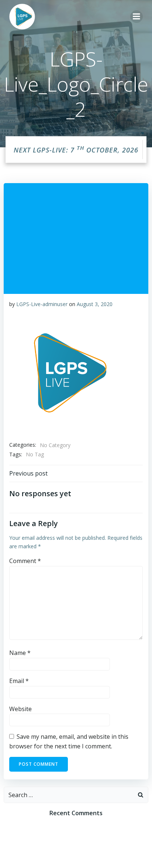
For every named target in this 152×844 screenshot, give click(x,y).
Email (19, 681)
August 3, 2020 (95, 304)
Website (20, 709)
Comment (25, 561)
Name (20, 653)
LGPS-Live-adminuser (42, 304)
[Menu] (136, 16)
